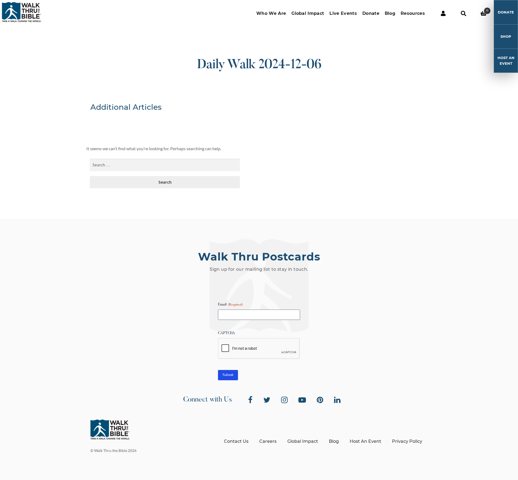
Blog (390, 13)
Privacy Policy (407, 441)
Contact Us (236, 441)
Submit (228, 375)
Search (463, 13)
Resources (413, 13)
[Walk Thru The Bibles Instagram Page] (284, 400)
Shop (505, 36)
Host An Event (505, 61)
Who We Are (271, 13)
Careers (268, 441)
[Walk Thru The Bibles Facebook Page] (250, 400)
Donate (370, 13)
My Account (443, 13)
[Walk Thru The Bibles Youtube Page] (302, 400)
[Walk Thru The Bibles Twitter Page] (266, 400)
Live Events (343, 13)
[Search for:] (164, 165)
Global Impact (307, 13)
